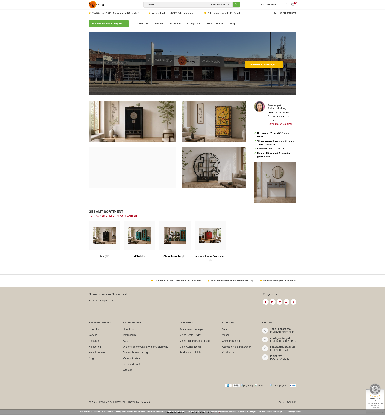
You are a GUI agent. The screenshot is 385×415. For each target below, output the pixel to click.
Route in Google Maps (101, 300)
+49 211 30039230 (280, 329)
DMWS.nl (145, 402)
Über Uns (142, 23)
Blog (232, 23)
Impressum (129, 335)
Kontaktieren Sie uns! (280, 124)
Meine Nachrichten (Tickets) (195, 340)
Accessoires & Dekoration (210, 258)
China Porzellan (174, 256)
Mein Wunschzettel (190, 346)
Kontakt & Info (214, 23)
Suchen (236, 5)
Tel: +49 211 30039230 (285, 13)
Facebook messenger (282, 346)
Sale (104, 256)
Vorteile (159, 23)
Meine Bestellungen (190, 335)
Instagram (273, 302)
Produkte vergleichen (191, 352)
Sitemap (127, 369)
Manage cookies (295, 412)
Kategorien (193, 23)
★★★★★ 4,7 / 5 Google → (264, 64)
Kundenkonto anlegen (191, 329)
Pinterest (279, 302)
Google (286, 302)
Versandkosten (131, 358)
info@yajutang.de (280, 338)
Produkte (175, 23)
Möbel (139, 256)
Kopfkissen (228, 352)
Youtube (293, 302)
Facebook (266, 302)
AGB (125, 340)
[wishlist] (286, 4)
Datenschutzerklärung (135, 352)
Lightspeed (119, 402)
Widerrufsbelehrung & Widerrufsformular (145, 346)
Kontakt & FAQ (131, 364)
